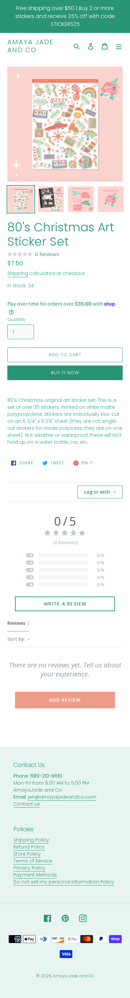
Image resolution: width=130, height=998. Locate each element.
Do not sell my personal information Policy (63, 881)
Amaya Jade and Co (30, 46)
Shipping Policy (31, 840)
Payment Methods (35, 875)
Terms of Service (32, 861)
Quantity (16, 319)
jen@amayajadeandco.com (62, 797)
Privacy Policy (29, 868)
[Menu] (119, 46)
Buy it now (65, 373)
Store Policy (27, 854)
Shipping (17, 273)
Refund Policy (29, 847)
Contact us (26, 804)
